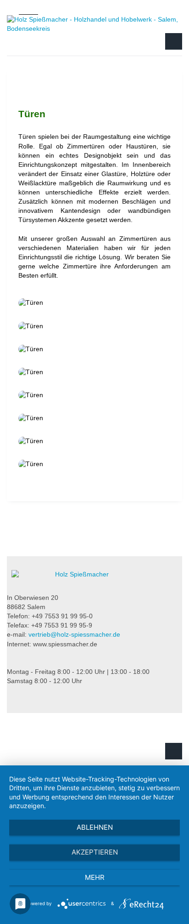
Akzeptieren (95, 852)
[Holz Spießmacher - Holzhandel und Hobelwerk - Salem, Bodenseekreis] (94, 24)
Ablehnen (95, 827)
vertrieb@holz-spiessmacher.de (74, 634)
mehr (95, 877)
